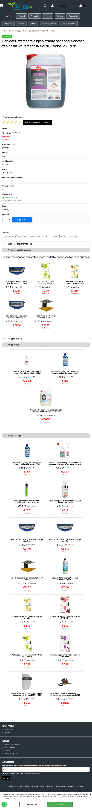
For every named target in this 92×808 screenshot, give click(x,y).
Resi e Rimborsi (9, 747)
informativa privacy (34, 773)
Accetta (60, 804)
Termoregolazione (49, 23)
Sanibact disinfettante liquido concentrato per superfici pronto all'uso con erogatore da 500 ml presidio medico (65, 463)
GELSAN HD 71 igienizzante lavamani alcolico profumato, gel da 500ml (65, 372)
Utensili (21, 23)
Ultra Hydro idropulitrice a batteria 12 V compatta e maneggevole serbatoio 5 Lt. (65, 694)
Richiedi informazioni (69, 236)
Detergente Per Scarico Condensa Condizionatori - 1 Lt (65, 578)
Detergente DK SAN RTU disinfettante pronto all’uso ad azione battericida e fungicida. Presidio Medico (27, 372)
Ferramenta (73, 16)
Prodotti (22, 16)
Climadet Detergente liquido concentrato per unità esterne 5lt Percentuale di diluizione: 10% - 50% (46, 410)
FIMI (3, 156)
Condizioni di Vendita (12, 744)
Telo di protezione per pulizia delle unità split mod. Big (17, 316)
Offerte (60, 16)
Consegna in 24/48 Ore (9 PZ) (12, 200)
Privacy (6, 750)
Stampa (10, 236)
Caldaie (33, 23)
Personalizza (32, 804)
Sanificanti (8, 23)
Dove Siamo (8, 729)
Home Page (8, 16)
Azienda (48, 16)
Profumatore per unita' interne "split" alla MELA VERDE (46, 282)
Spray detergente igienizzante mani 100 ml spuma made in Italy (65, 501)
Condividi (53, 236)
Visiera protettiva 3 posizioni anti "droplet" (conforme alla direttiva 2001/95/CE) (27, 694)
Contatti (7, 732)
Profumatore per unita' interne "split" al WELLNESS (65, 655)
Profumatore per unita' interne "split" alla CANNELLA (65, 617)
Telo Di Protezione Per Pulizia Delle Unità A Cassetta (45, 316)
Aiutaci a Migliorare (11, 753)
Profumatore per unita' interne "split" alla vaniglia (74, 282)
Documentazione (68, 23)
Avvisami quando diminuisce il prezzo (31, 236)
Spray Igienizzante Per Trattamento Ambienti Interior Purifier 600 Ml (27, 501)
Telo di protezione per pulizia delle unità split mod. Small (17, 282)
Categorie (35, 16)
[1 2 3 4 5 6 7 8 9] (6, 220)
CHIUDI (90, 794)
